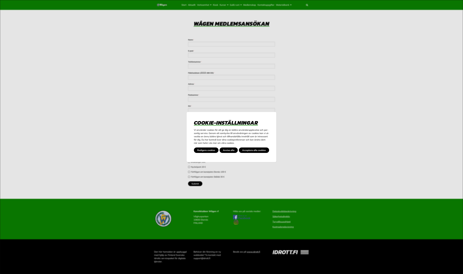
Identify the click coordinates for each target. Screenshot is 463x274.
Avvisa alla (228, 150)
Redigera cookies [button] (206, 150)
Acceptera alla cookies (254, 150)
